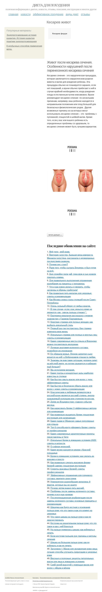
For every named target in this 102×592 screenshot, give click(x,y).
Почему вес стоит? (58, 264)
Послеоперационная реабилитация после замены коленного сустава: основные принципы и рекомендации (72, 500)
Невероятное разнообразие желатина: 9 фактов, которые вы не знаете (68, 483)
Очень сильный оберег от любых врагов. (70, 305)
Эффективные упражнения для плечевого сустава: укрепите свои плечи (69, 477)
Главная (13, 14)
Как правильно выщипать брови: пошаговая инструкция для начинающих (70, 416)
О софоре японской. (60, 446)
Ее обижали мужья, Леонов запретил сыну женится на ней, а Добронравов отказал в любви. (71, 355)
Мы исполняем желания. (62, 369)
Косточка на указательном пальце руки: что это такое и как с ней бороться (72, 525)
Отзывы (85, 14)
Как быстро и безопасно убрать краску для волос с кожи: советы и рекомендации (69, 387)
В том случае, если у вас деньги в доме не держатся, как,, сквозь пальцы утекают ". (69, 311)
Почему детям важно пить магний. (67, 488)
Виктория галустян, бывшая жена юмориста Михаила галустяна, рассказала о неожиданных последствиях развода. (70, 258)
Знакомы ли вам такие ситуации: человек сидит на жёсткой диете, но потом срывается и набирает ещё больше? (72, 363)
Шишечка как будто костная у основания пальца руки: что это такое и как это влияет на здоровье (69, 510)
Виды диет (72, 14)
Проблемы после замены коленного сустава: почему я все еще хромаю (71, 493)
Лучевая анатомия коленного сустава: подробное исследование (67, 349)
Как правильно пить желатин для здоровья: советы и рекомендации (69, 295)
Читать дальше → (55, 235)
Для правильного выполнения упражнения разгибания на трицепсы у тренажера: (69, 282)
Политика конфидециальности (42, 581)
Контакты (36, 578)
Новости (26, 14)
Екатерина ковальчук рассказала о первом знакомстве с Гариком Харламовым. (70, 317)
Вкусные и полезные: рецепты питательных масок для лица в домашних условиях (70, 560)
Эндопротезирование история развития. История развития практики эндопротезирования (22, 38)
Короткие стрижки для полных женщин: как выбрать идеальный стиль (70, 323)
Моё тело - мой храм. (59, 251)
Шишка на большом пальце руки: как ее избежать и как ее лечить (68, 544)
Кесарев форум (59, 33)
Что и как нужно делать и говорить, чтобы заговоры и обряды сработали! (68, 288)
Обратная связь (65, 578)
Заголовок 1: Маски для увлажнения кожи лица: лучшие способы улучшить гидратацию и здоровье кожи (72, 552)
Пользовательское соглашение (50, 578)
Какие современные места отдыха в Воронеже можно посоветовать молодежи (72, 343)
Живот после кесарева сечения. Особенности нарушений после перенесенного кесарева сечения (70, 66)
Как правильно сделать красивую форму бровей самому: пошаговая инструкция (68, 464)
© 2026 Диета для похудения (14, 578)
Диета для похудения (51, 5)
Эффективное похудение (48, 14)
